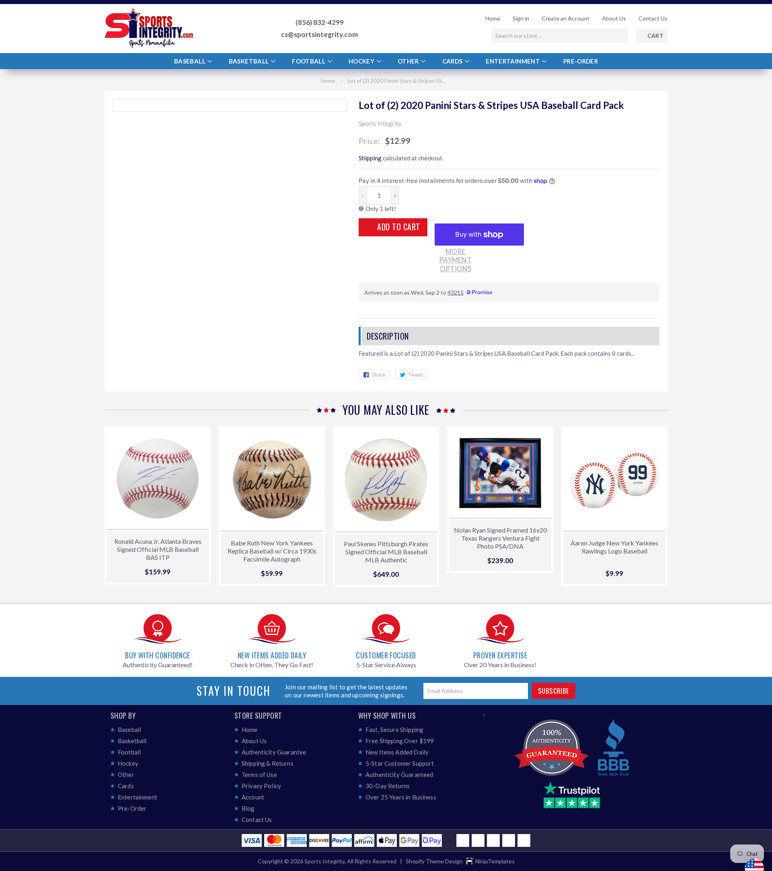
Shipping (370, 158)
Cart (655, 35)
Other (409, 61)
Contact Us (653, 18)
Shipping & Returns (268, 763)
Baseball (190, 61)
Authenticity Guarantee (274, 752)
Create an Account (565, 18)
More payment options (455, 260)
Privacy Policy (261, 785)
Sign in (521, 18)
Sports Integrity (324, 861)
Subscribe (553, 691)
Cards (453, 61)
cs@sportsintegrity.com (319, 35)
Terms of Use (259, 774)
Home (492, 18)
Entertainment (513, 61)
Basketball (249, 61)
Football (309, 61)
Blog (248, 808)
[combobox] (559, 36)
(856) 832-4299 (320, 22)
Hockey (362, 61)
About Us (614, 18)
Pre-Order (580, 61)
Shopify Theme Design (434, 861)
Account (253, 797)
